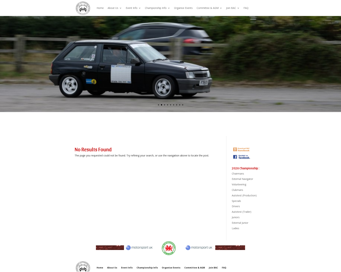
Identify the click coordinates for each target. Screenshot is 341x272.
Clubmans (237, 190)
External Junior (240, 222)
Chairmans (238, 173)
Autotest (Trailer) (241, 211)
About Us (113, 8)
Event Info (131, 8)
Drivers (236, 206)
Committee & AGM (208, 8)
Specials (236, 201)
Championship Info (156, 8)
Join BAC (231, 8)
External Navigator (242, 179)
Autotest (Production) (244, 195)
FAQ (245, 8)
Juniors (236, 217)
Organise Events (183, 8)
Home (100, 8)
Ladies (235, 228)
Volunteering (239, 184)
